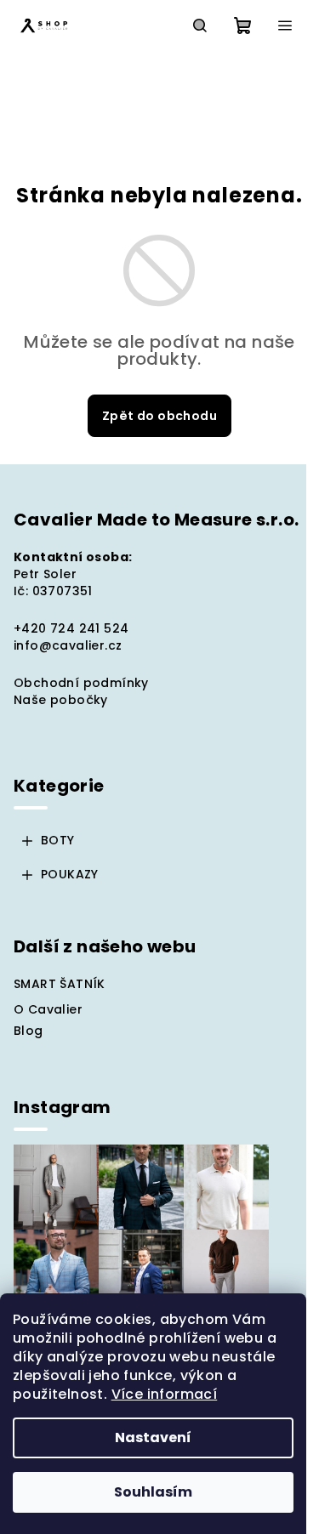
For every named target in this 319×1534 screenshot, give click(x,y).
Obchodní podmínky (81, 682)
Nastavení (153, 1437)
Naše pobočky (61, 699)
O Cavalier (48, 1009)
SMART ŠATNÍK (59, 983)
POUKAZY (70, 874)
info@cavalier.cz (68, 645)
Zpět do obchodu (159, 415)
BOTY (58, 840)
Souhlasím (153, 1492)
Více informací (164, 1394)
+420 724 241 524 (71, 628)
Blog (28, 1030)
